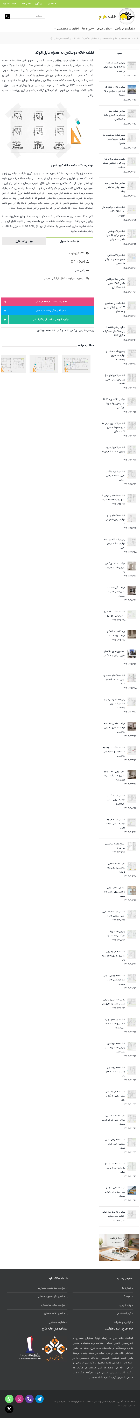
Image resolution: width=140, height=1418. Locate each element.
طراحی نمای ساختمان (53, 1305)
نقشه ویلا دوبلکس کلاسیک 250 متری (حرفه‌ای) (116, 800)
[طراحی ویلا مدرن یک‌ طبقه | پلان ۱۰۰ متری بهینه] (132, 183)
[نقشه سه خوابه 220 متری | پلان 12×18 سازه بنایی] (132, 952)
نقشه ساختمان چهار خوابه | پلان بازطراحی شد (115, 520)
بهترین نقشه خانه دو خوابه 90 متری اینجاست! (115, 355)
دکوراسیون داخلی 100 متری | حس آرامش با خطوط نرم (114, 776)
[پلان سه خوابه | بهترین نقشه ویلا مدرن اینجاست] (132, 700)
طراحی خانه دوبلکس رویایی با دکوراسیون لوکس (115, 568)
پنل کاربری (125, 1305)
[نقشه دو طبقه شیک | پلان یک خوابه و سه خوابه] (132, 1164)
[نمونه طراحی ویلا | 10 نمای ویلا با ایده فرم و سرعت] (132, 1188)
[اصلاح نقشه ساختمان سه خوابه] (132, 844)
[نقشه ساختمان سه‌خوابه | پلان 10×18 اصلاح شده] (132, 676)
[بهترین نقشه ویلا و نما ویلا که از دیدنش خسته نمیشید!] (132, 159)
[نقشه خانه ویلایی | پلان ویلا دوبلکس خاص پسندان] (132, 976)
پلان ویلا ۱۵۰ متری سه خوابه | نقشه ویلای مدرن (114, 544)
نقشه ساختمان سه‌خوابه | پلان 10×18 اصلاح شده (114, 680)
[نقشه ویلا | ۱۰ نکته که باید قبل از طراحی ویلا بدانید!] (132, 87)
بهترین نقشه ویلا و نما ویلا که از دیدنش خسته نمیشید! (114, 163)
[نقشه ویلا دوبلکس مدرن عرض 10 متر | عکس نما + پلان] (132, 231)
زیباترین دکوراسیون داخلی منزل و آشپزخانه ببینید (114, 892)
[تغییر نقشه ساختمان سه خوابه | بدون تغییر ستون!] (132, 135)
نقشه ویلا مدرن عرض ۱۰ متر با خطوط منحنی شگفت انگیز (113, 427)
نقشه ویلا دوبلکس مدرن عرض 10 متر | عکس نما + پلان (115, 235)
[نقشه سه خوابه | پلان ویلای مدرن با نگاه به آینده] (132, 1092)
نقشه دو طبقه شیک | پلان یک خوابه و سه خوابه (115, 1168)
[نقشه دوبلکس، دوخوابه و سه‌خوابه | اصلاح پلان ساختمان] (132, 748)
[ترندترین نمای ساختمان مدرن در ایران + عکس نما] (132, 652)
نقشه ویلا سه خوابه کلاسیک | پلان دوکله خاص (115, 824)
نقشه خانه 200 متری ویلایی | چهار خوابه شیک (115, 1144)
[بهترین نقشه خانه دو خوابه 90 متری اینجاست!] (132, 351)
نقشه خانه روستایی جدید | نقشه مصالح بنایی (115, 1072)
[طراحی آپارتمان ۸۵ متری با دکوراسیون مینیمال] (132, 588)
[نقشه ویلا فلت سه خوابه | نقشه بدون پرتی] (132, 1212)
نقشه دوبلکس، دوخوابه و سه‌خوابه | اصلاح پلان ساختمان (114, 752)
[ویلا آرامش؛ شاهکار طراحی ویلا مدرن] (132, 632)
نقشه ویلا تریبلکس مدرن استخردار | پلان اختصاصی (115, 259)
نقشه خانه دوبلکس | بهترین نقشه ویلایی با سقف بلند (115, 1048)
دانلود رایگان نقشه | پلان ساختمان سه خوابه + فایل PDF (114, 331)
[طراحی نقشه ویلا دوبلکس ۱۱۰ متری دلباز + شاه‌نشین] (132, 111)
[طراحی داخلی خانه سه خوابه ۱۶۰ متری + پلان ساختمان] (132, 724)
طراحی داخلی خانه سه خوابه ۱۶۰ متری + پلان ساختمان (114, 728)
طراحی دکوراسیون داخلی (51, 1296)
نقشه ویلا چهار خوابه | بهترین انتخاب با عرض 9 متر (113, 451)
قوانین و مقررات (122, 1322)
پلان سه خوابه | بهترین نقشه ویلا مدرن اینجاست (114, 704)
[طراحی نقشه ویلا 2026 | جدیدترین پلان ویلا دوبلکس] (132, 399)
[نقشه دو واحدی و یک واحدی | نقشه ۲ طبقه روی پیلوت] (132, 1020)
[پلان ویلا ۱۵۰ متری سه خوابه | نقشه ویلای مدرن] (132, 540)
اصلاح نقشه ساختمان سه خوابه (115, 846)
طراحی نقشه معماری (54, 1313)
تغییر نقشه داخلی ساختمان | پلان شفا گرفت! (116, 868)
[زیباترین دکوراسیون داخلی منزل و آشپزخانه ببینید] (132, 888)
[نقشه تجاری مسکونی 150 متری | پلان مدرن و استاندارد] (132, 303)
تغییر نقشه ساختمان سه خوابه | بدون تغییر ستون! (114, 139)
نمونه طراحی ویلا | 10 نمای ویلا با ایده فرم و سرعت (114, 1192)
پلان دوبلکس (76, 331)
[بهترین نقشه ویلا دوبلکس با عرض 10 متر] (132, 932)
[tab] (69, 241)
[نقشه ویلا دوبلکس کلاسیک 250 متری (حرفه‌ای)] (132, 796)
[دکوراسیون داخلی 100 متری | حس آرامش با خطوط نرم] (132, 772)
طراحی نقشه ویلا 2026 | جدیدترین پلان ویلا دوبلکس (114, 403)
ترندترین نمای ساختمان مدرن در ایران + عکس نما (114, 656)
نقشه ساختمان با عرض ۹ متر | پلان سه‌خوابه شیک (113, 498)
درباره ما (126, 1288)
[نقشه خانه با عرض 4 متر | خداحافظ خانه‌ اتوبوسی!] (132, 207)
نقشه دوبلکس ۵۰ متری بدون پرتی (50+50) (114, 614)
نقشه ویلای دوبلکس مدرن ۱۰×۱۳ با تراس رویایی (115, 476)
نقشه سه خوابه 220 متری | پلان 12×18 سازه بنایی (113, 956)
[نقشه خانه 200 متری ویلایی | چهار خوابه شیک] (132, 1140)
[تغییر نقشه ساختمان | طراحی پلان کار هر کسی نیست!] (132, 1116)
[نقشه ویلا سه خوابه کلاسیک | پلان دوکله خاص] (132, 820)
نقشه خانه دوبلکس (46, 331)
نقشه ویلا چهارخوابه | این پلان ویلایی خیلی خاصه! (115, 379)
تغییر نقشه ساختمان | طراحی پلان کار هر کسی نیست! (113, 1120)
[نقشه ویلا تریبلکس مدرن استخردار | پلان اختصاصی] (132, 255)
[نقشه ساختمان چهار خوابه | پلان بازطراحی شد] (132, 516)
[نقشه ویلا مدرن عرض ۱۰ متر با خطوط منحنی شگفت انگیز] (132, 423)
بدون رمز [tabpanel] (64, 266)
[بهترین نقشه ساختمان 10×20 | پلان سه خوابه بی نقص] (132, 63)
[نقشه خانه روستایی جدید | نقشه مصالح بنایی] (132, 1068)
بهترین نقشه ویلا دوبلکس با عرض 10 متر (114, 934)
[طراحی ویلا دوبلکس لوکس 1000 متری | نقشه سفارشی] (132, 279)
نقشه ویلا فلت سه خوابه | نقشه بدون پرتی (113, 1214)
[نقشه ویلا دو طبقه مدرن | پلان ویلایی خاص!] (132, 912)
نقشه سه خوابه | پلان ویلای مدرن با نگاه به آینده (115, 1096)
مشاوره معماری (57, 1322)
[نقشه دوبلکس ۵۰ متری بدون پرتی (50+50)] (132, 612)
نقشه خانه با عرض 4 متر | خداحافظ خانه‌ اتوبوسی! (113, 211)
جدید (119, 54)
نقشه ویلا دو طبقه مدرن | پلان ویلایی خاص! (113, 914)
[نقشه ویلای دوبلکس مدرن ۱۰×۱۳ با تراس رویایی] (132, 472)
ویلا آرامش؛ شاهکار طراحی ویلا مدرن (116, 634)
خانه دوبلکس (63, 331)
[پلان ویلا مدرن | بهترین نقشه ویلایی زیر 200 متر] (132, 1000)
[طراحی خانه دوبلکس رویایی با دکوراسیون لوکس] (132, 564)
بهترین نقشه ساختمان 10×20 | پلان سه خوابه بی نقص (114, 67)
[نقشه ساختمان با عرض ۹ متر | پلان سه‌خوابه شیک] (132, 496)
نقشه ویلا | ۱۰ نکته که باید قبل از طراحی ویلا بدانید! (114, 91)
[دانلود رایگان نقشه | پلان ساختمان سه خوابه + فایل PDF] (132, 327)
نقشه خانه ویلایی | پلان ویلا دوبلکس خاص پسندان (114, 980)
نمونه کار (126, 1296)
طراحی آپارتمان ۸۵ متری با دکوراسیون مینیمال (116, 592)
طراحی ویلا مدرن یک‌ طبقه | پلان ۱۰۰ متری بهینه (115, 187)
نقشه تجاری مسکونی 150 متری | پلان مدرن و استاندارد (114, 307)
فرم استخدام (124, 1313)
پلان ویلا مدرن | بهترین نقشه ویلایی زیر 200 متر (113, 1002)
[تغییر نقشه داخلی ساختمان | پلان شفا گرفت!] (132, 864)
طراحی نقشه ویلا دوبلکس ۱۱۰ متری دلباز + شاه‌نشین (114, 115)
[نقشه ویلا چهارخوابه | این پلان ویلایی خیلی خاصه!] (132, 375)
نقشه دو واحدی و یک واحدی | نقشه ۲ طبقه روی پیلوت (114, 1024)
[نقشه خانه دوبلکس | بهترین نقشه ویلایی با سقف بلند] (132, 1044)
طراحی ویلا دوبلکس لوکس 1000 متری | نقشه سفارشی (115, 283)
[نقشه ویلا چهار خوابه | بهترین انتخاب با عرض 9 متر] (132, 447)
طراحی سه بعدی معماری (51, 1288)
